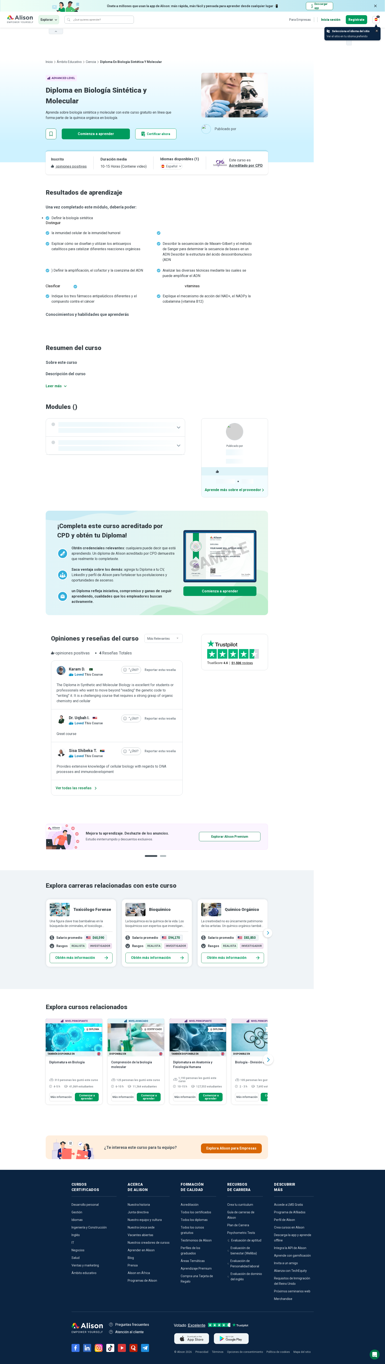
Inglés (76, 1235)
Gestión (77, 1212)
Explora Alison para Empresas (231, 1148)
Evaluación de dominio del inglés (246, 1276)
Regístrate (356, 19)
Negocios (78, 1250)
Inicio (49, 62)
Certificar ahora (158, 134)
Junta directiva (138, 1212)
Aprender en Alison (141, 1250)
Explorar (47, 19)
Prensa (133, 1265)
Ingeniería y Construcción (89, 1227)
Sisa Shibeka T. (83, 750)
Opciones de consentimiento (245, 1352)
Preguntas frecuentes (132, 1324)
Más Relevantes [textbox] (158, 638)
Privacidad (201, 1352)
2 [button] (160, 859)
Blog (131, 1258)
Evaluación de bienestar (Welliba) (244, 1250)
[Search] (68, 20)
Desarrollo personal (85, 1204)
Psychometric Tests (241, 1233)
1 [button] (149, 859)
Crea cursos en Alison (289, 1227)
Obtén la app (216, 836)
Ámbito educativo (69, 62)
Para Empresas (300, 19)
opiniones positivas (71, 166)
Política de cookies (278, 1352)
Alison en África (139, 1273)
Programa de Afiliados (289, 1212)
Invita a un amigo (286, 1263)
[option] (157, 837)
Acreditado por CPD (246, 165)
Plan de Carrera (238, 1225)
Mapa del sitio (302, 1352)
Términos (217, 1352)
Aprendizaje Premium (196, 1268)
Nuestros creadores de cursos (149, 1242)
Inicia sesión (330, 19)
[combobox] (163, 638)
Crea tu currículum (240, 1204)
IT (73, 1242)
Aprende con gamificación (292, 1255)
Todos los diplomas (194, 1220)
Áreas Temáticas (193, 1261)
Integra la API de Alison (290, 1248)
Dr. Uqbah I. (79, 717)
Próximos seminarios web (292, 1291)
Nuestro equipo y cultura (145, 1220)
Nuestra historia (139, 1204)
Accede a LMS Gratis (288, 1204)
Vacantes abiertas (140, 1235)
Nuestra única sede (141, 1227)
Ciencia (91, 62)
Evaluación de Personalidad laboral (244, 1263)
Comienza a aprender (96, 134)
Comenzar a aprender (87, 1097)
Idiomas (77, 1220)
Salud (76, 1258)
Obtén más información (75, 958)
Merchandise (283, 1299)
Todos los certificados (196, 1212)
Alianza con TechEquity (290, 1270)
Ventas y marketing (85, 1265)
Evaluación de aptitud (246, 1240)
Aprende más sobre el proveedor (233, 490)
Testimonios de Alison (196, 1240)
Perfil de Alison (284, 1220)
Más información (61, 1097)
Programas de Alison (142, 1280)
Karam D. (77, 669)
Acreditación (190, 1204)
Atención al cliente (129, 1332)
